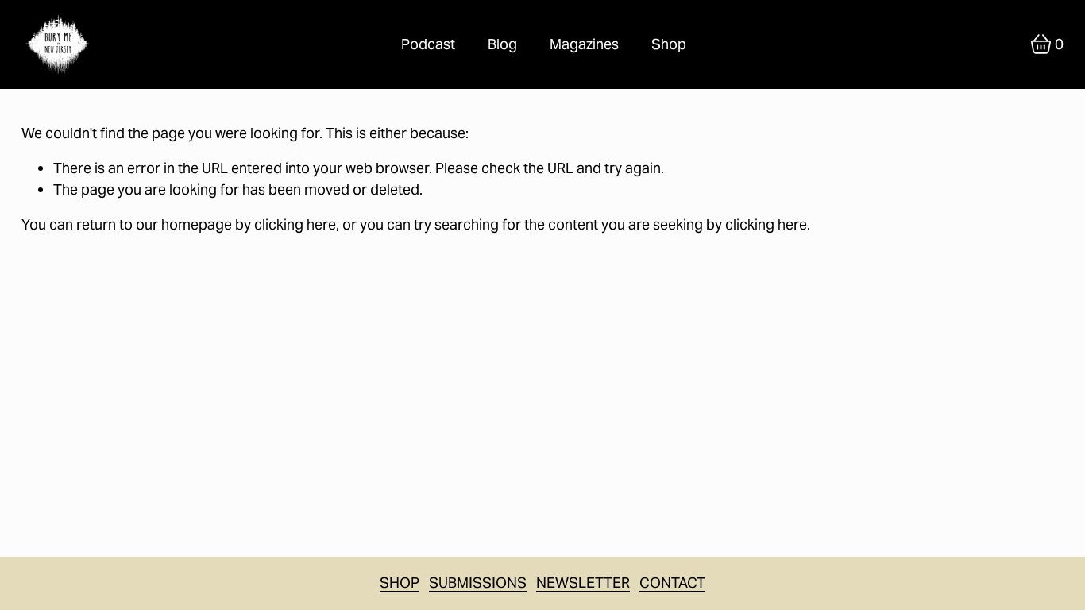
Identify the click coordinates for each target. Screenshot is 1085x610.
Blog (502, 44)
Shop (668, 44)
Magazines (584, 44)
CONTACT (672, 582)
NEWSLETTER (583, 582)
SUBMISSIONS (478, 582)
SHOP (399, 582)
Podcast (428, 44)
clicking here (295, 224)
